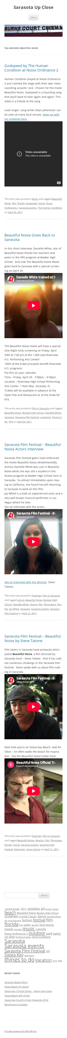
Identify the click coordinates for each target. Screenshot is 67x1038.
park (49, 934)
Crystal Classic (28, 916)
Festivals (36, 595)
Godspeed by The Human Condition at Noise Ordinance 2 (31, 68)
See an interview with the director (25, 582)
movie (41, 203)
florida (21, 203)
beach (10, 912)
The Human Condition (50, 207)
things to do (19, 959)
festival (39, 919)
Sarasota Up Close (33, 7)
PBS (6, 937)
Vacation (43, 960)
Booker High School (33, 412)
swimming (29, 955)
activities (34, 909)
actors (20, 600)
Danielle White (53, 412)
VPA (11, 421)
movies (18, 929)
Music (35, 199)
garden (35, 925)
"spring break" (12, 909)
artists (49, 909)
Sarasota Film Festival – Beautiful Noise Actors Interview (32, 446)
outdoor (36, 933)
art (43, 908)
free (21, 925)
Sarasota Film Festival (27, 417)
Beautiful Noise (12, 412)
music (29, 929)
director (39, 840)
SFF (48, 951)
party (57, 933)
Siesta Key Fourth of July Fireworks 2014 (26, 1000)
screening (45, 417)
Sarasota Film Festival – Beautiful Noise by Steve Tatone (32, 638)
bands (55, 909)
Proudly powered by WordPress (20, 1031)
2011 (24, 909)
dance (42, 916)
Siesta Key (19, 849)
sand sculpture (41, 937)
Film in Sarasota (40, 408)
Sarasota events (28, 207)
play (12, 937)
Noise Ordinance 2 (16, 933)
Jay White (14, 609)
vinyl (54, 960)
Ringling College (23, 937)
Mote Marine (46, 925)
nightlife (41, 929)
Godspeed (31, 203)
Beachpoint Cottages (16, 1004)
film (14, 203)
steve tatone (33, 849)
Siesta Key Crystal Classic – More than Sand (28, 991)
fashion (27, 920)
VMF (60, 960)
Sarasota (9, 417)
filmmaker (56, 840)
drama (33, 604)
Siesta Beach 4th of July (17, 995)
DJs (5, 920)
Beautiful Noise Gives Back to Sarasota (29, 237)
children (11, 916)
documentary (14, 920)
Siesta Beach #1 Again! (16, 986)
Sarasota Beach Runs (16, 982)
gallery (27, 925)
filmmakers (50, 604)
